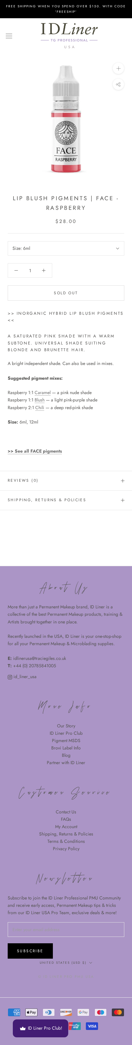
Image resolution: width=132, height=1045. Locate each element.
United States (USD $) (63, 962)
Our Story (66, 726)
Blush (40, 400)
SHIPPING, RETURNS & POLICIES (47, 500)
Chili (39, 407)
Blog (66, 755)
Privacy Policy (66, 848)
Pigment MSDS (66, 740)
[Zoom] (118, 68)
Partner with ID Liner (66, 762)
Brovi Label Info (66, 748)
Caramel (43, 392)
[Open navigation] (9, 35)
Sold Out (66, 293)
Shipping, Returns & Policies (66, 834)
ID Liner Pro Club (66, 733)
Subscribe (30, 951)
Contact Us (66, 812)
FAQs (66, 819)
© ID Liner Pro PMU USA (66, 976)
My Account (66, 826)
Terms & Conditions (66, 841)
